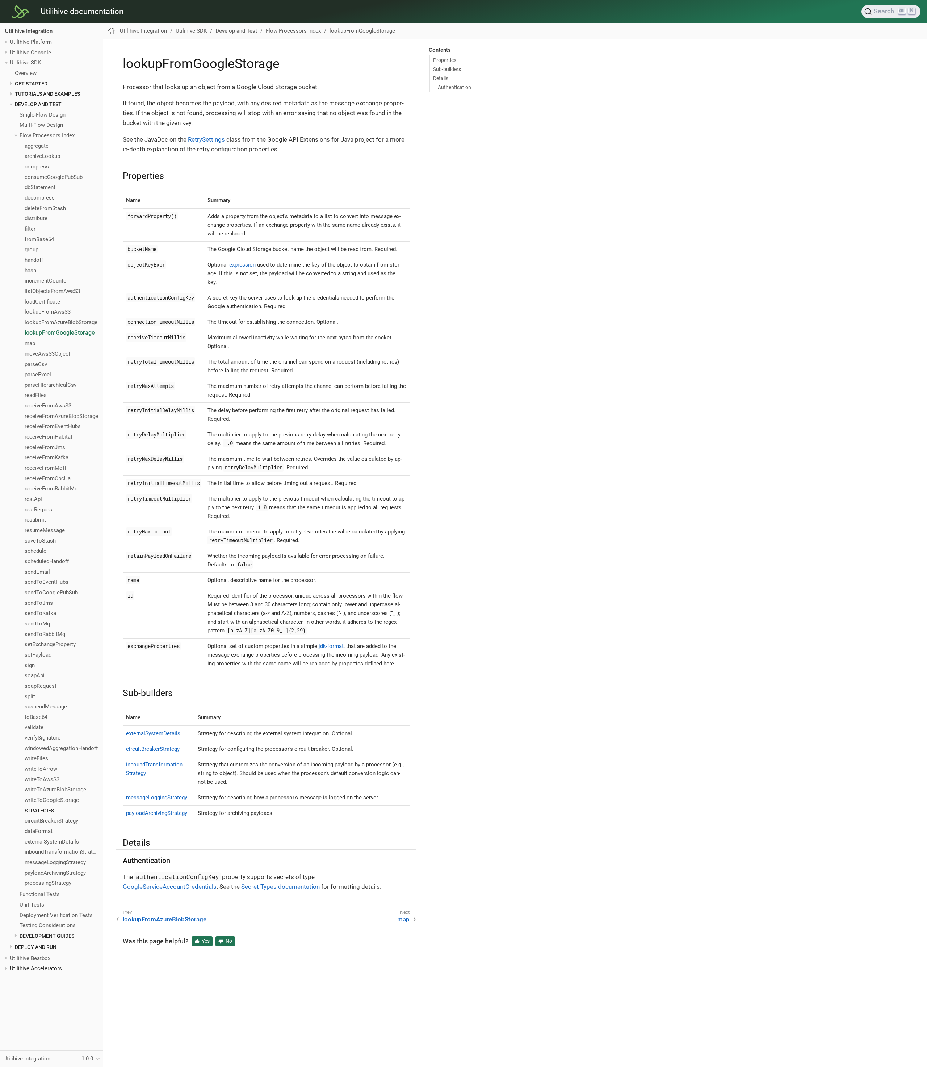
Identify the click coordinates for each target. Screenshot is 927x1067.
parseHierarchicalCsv (50, 385)
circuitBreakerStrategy (51, 821)
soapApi (35, 676)
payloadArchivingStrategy (55, 873)
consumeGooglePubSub (54, 177)
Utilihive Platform (31, 42)
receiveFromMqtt (45, 468)
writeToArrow (41, 769)
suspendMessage (46, 706)
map (30, 343)
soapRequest (40, 686)
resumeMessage (45, 530)
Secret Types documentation (280, 886)
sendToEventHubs (46, 582)
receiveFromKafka (46, 458)
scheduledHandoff (47, 561)
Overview (26, 73)
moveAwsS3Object (47, 354)
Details (440, 78)
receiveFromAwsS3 (48, 405)
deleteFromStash (45, 208)
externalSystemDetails (52, 841)
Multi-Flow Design (41, 125)
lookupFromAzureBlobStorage (61, 322)
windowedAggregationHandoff (61, 748)
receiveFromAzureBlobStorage (61, 416)
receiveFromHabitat (48, 437)
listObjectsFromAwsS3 (52, 291)
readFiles (36, 395)
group (31, 250)
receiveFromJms (45, 447)
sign (30, 665)
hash (30, 270)
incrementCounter (46, 281)
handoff (34, 260)
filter (30, 229)
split (30, 696)
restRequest (39, 509)
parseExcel (38, 374)
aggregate (37, 146)
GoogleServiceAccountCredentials (170, 886)
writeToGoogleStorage (52, 800)
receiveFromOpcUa (48, 478)
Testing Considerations (48, 925)
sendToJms (39, 603)
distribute (36, 219)
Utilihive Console (30, 52)
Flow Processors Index (47, 135)
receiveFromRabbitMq (51, 489)
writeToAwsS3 (42, 779)
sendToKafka (40, 613)
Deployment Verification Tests (56, 915)
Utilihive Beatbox (30, 958)
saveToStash (40, 540)
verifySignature (42, 738)
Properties (444, 60)
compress (37, 166)
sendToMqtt (39, 623)
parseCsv (36, 364)
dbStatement (40, 187)
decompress (40, 197)
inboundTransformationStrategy (61, 852)
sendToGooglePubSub (51, 592)
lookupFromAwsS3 (48, 312)
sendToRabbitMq (45, 634)
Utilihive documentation (82, 11)
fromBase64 (39, 239)
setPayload (38, 655)
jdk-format (331, 646)
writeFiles (36, 759)
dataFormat (39, 831)
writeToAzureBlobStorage (55, 790)
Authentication (454, 87)
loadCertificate (42, 301)
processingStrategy (48, 883)
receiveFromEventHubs (53, 426)
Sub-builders (447, 69)
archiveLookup (42, 156)
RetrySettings (206, 139)
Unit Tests (32, 904)
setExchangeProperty (50, 644)
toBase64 (36, 717)
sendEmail (37, 572)
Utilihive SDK (25, 63)
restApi (33, 499)
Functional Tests (40, 894)
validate (34, 727)
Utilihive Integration (29, 31)
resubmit (35, 520)
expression (242, 264)
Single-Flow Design (43, 115)
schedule (35, 551)
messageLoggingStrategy (55, 862)
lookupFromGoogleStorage (60, 333)
